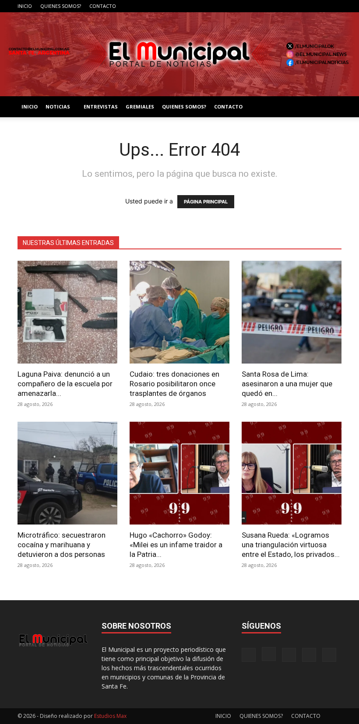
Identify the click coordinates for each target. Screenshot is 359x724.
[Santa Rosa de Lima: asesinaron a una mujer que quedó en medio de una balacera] (291, 312)
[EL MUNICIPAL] (179, 54)
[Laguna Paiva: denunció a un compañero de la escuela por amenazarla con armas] (67, 312)
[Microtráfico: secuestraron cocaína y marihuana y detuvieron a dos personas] (67, 473)
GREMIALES (140, 106)
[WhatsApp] (334, 6)
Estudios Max (110, 716)
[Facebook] (277, 6)
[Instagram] (291, 6)
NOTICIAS (58, 106)
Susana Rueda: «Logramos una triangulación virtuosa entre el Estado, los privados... (291, 545)
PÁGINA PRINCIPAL (206, 202)
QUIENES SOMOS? (60, 6)
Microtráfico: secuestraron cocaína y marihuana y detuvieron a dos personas (62, 545)
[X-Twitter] (320, 6)
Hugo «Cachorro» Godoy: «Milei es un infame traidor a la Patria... (176, 545)
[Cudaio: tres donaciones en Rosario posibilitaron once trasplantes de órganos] (179, 312)
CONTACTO (102, 6)
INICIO (25, 6)
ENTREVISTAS (101, 106)
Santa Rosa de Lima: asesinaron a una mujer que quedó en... (287, 384)
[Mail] (306, 6)
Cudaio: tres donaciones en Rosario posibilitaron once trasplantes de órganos (174, 384)
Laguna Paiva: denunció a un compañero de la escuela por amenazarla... (65, 384)
